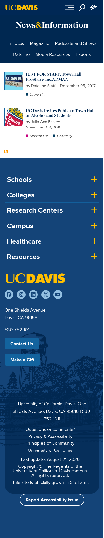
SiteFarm (79, 482)
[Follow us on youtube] (57, 294)
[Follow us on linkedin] (33, 294)
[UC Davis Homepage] (21, 7)
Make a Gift (22, 359)
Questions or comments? (50, 429)
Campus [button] (20, 226)
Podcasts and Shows (76, 43)
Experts (83, 54)
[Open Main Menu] (69, 7)
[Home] (35, 278)
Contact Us (21, 343)
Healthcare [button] (24, 241)
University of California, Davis (46, 403)
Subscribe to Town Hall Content (6, 151)
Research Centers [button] (35, 210)
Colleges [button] (21, 195)
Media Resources (53, 54)
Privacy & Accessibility (50, 436)
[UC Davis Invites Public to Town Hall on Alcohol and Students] (14, 110)
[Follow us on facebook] (9, 294)
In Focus (15, 43)
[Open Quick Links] (94, 7)
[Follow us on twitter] (45, 294)
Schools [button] (19, 179)
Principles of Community (50, 443)
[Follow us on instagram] (21, 294)
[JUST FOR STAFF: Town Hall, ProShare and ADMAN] (14, 74)
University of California (50, 450)
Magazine (39, 43)
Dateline (21, 54)
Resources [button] (23, 256)
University (37, 94)
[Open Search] (82, 7)
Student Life (39, 135)
